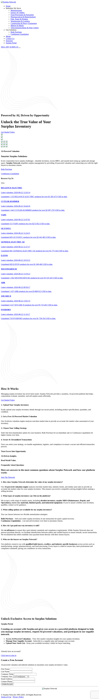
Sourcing (9, 41)
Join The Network (8, 477)
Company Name (7, 674)
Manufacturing (16, 10)
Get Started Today (8, 132)
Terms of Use (6, 697)
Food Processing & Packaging (22, 15)
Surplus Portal (11, 43)
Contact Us (10, 39)
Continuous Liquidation (20, 34)
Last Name (5, 672)
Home (8, 6)
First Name (5, 669)
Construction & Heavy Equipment (24, 23)
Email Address (6, 679)
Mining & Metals (17, 26)
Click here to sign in (8, 655)
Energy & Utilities (18, 13)
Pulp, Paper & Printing (19, 19)
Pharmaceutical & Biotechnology (23, 17)
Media (8, 36)
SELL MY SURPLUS (10, 47)
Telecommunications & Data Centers (25, 28)
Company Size (6, 676)
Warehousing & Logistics (20, 21)
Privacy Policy (18, 697)
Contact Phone (6, 681)
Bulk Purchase (16, 32)
